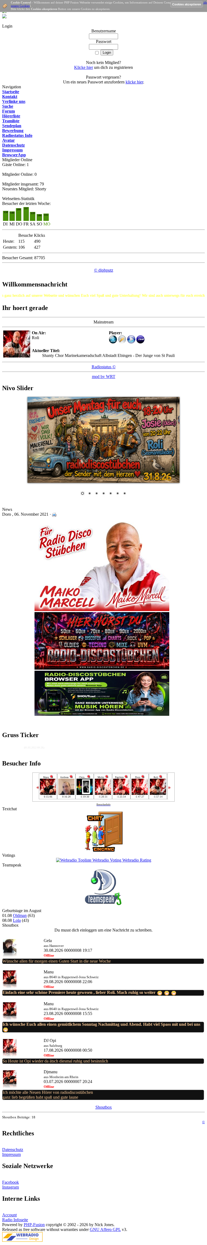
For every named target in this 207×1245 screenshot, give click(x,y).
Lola (17, 920)
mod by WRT (103, 376)
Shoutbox (103, 1107)
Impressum (11, 1154)
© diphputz (103, 270)
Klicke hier (83, 67)
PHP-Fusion (34, 1224)
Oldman (20, 915)
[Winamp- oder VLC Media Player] (122, 342)
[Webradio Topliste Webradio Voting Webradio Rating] (103, 860)
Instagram (10, 1187)
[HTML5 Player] (113, 339)
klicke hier (134, 82)
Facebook (10, 1182)
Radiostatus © (104, 367)
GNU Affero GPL (105, 1229)
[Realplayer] (140, 342)
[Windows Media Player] (131, 342)
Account (9, 1215)
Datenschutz (12, 1149)
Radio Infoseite (15, 1219)
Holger (18, 747)
